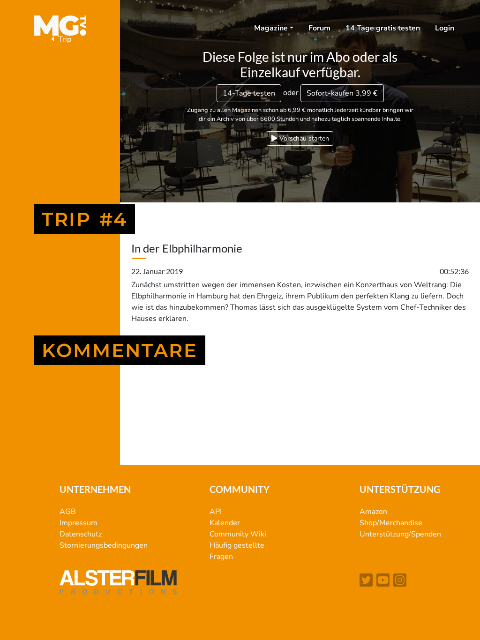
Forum (319, 28)
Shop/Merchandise (391, 523)
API (216, 511)
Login (444, 28)
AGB (68, 511)
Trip (63, 39)
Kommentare (120, 350)
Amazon (373, 511)
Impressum (79, 523)
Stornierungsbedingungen (104, 545)
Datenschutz (81, 534)
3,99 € (342, 93)
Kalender (225, 523)
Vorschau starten (303, 138)
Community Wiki (238, 534)
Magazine (271, 28)
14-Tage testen (249, 93)
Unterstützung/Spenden (400, 534)
